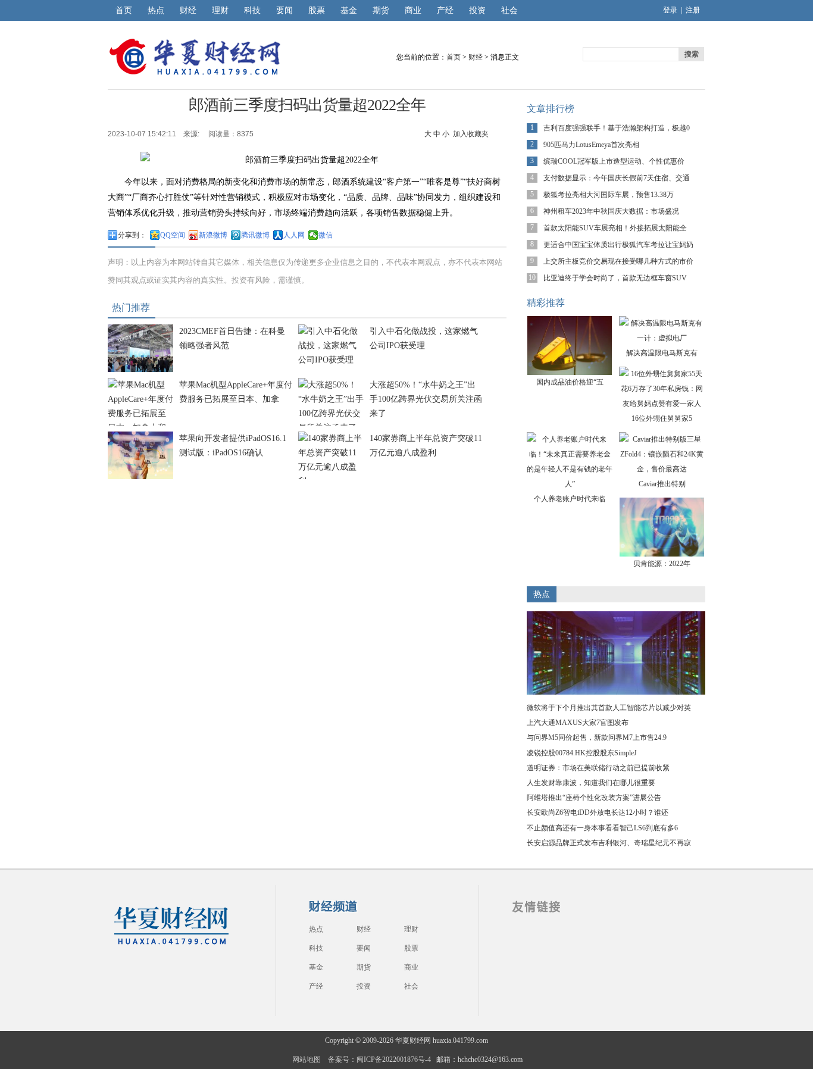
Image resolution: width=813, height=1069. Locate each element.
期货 (381, 10)
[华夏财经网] (171, 945)
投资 (477, 10)
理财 (220, 10)
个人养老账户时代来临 (569, 499)
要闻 (284, 10)
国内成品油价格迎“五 (570, 382)
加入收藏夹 (471, 134)
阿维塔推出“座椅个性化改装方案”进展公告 (594, 797)
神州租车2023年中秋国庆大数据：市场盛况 (611, 211)
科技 (252, 10)
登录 (670, 10)
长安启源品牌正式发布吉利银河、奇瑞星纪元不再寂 (609, 843)
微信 (325, 235)
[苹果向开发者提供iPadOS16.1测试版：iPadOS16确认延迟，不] (140, 476)
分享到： (132, 235)
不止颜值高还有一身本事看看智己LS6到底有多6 (602, 828)
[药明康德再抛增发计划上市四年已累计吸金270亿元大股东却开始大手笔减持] (616, 692)
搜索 (691, 54)
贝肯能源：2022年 (661, 563)
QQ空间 (172, 235)
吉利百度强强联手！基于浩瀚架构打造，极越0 (616, 128)
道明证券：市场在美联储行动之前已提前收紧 (598, 768)
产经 (445, 10)
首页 (123, 10)
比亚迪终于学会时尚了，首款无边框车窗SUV (615, 278)
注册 (693, 10)
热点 (156, 10)
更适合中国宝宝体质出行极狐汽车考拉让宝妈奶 (618, 244)
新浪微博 (213, 235)
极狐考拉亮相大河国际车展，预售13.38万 (608, 194)
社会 (509, 10)
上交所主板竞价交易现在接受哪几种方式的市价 (618, 261)
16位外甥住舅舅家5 (661, 418)
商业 (413, 10)
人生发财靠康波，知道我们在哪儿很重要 (591, 783)
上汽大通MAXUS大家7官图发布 (577, 722)
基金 (348, 10)
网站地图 (306, 1059)
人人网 (294, 235)
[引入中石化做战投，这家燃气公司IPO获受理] (331, 359)
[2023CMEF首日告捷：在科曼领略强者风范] (140, 369)
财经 (188, 10)
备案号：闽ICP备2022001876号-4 (379, 1059)
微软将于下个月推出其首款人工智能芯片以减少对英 (609, 708)
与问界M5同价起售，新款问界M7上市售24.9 (597, 737)
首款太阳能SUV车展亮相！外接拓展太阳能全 (615, 228)
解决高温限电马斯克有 (662, 353)
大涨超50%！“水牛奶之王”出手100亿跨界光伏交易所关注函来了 (426, 399)
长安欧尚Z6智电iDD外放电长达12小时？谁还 (597, 812)
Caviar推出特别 (662, 484)
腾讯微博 (255, 235)
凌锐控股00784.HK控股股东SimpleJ (582, 753)
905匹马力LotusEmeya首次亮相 (591, 144)
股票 (316, 10)
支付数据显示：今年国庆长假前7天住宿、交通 (616, 178)
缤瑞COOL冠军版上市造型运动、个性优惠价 (613, 161)
